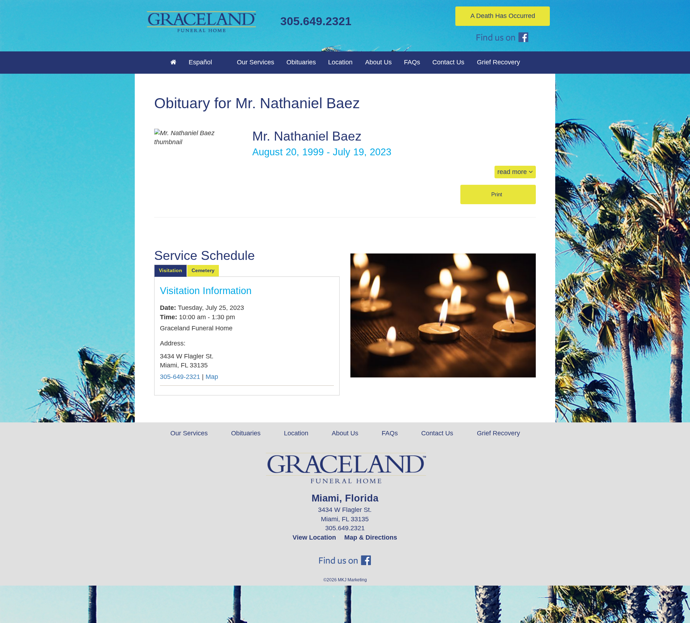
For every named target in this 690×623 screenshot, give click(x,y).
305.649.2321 (315, 21)
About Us (345, 433)
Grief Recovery (498, 62)
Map (212, 376)
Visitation (170, 270)
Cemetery (203, 270)
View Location (314, 537)
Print (497, 194)
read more (513, 171)
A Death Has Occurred (502, 15)
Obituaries (301, 62)
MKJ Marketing (352, 579)
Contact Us (448, 62)
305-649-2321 (180, 376)
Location (340, 62)
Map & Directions (370, 537)
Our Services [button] (255, 62)
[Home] (173, 62)
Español (200, 62)
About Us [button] (378, 62)
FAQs (412, 62)
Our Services (189, 433)
